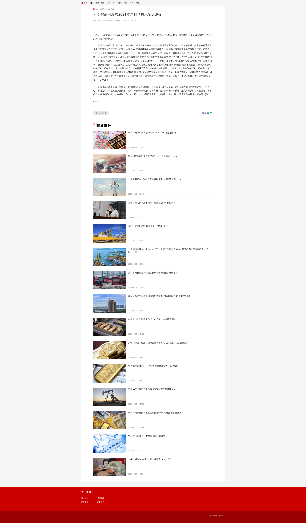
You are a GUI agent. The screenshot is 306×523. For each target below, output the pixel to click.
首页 (85, 3)
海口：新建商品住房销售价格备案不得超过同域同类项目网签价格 (159, 296)
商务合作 (100, 502)
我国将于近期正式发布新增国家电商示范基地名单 (152, 389)
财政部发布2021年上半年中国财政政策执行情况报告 (153, 366)
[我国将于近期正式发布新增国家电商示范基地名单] (109, 397)
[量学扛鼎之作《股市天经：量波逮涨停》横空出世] (109, 210)
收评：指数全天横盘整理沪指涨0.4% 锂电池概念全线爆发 (155, 412)
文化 (137, 3)
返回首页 (103, 113)
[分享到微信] (211, 113)
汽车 (114, 3)
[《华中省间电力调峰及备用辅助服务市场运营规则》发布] (109, 187)
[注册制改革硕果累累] (109, 163)
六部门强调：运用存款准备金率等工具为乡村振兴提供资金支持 (158, 342)
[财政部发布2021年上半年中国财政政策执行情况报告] (109, 373)
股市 (102, 3)
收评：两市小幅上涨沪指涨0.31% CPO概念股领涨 (152, 132)
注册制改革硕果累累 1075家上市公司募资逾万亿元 (152, 156)
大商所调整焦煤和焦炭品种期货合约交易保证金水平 (153, 272)
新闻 (91, 3)
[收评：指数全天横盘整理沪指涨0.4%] (109, 420)
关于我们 (84, 498)
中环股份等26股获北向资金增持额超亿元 (147, 436)
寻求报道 (100, 498)
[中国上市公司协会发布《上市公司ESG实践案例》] (109, 327)
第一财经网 (100, 9)
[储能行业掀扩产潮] (109, 233)
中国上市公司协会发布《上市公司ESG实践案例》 (152, 319)
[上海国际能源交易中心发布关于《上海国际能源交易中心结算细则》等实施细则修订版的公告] (109, 257)
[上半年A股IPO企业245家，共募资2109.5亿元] (109, 467)
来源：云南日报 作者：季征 (108, 20)
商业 (125, 3)
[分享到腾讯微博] (208, 113)
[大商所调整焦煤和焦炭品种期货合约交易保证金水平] (109, 280)
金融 (97, 3)
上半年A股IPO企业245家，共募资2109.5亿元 (150, 459)
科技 (131, 3)
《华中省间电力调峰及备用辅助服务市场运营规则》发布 (155, 179)
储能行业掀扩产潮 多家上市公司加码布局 (148, 226)
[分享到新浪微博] (206, 113)
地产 (120, 3)
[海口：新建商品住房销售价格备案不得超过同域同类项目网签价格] (109, 303)
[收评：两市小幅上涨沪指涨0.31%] (109, 140)
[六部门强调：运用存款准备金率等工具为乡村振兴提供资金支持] (109, 350)
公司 (108, 3)
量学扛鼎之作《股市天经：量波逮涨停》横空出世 (152, 202)
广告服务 (84, 502)
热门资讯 (111, 9)
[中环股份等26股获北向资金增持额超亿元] (109, 443)
